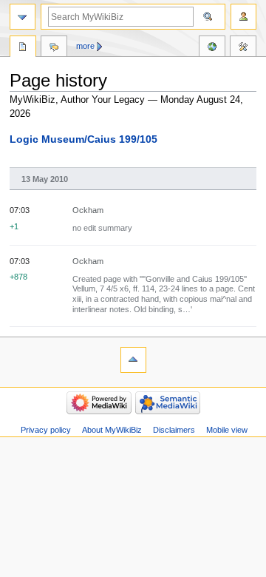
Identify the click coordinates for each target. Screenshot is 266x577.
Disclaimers (174, 429)
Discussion (53, 48)
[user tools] (243, 17)
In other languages (212, 48)
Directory (22, 48)
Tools (243, 48)
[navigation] (22, 17)
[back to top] (133, 360)
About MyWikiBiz (112, 429)
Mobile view (227, 429)
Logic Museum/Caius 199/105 (83, 139)
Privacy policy (46, 429)
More (85, 45)
